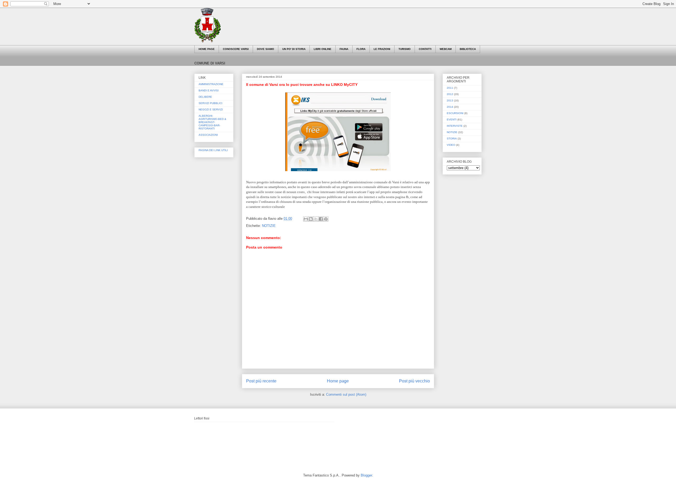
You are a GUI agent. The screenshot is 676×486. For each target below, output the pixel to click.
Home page (338, 381)
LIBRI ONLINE (322, 49)
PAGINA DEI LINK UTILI (213, 150)
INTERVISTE (455, 125)
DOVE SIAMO (265, 49)
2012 (450, 94)
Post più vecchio (414, 381)
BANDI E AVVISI (209, 90)
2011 (450, 87)
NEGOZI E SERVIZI (211, 109)
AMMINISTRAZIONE (211, 84)
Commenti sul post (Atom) (346, 394)
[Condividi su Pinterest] (325, 219)
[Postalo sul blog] (310, 219)
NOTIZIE (269, 226)
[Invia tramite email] (305, 219)
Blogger (366, 475)
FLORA (360, 49)
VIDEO (451, 144)
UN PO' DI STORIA (294, 49)
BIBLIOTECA (468, 49)
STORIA (452, 138)
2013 (450, 100)
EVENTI (452, 119)
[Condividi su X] (315, 219)
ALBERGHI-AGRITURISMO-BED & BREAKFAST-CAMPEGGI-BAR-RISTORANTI (212, 122)
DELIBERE (205, 96)
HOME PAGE (207, 49)
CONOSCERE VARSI (236, 49)
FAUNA (344, 49)
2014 (450, 106)
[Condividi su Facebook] (320, 219)
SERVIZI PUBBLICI (210, 103)
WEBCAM (446, 49)
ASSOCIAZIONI (208, 134)
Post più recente (261, 381)
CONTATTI (425, 49)
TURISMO (404, 49)
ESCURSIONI (455, 113)
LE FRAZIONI (382, 49)
